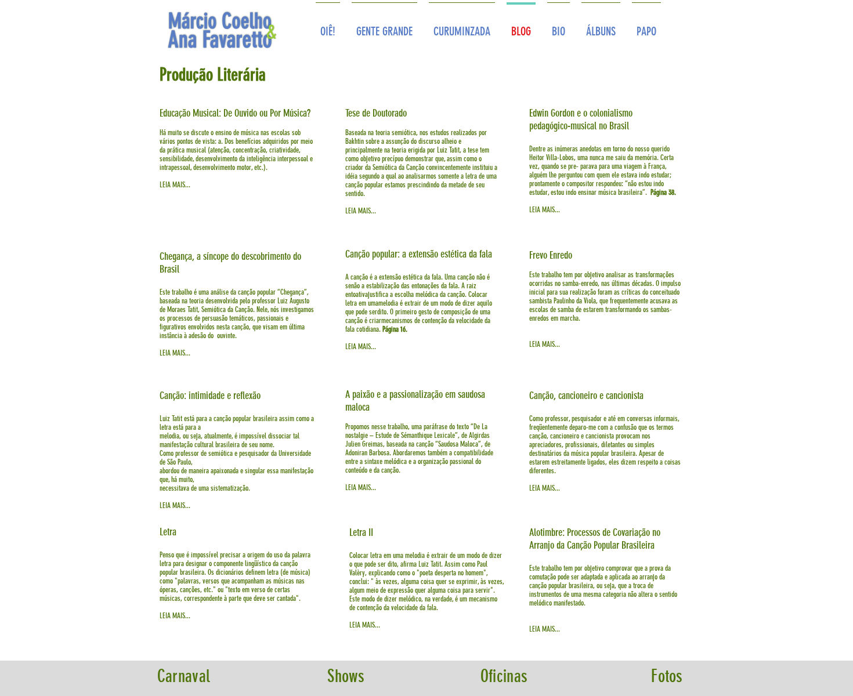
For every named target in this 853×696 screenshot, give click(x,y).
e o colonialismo (582, 113)
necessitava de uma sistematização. (205, 488)
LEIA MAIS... (175, 184)
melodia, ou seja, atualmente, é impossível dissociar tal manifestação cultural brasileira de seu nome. (229, 440)
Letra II (361, 532)
